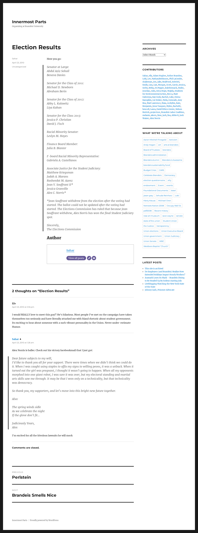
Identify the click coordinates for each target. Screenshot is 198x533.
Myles (169, 106)
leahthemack (171, 88)
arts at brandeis (171, 145)
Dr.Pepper (159, 88)
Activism (173, 140)
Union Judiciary (172, 236)
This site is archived (154, 268)
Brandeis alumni (151, 160)
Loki (144, 79)
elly (150, 75)
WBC (161, 241)
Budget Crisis (149, 170)
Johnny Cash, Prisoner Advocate (159, 290)
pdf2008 (147, 211)
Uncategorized (19, 67)
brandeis (167, 150)
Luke (171, 97)
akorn (153, 115)
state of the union (151, 221)
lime (159, 115)
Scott (168, 85)
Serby (145, 88)
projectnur (155, 112)
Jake (159, 82)
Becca (169, 94)
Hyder (181, 88)
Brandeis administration (154, 155)
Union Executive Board (172, 231)
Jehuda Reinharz (164, 195)
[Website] (89, 258)
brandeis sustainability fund (156, 165)
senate (179, 216)
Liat (155, 85)
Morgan (161, 85)
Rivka (151, 88)
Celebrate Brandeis (152, 175)
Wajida (170, 91)
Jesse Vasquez (158, 106)
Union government (152, 236)
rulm (153, 91)
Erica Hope (161, 91)
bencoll (145, 109)
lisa (169, 115)
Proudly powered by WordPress (44, 520)
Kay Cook (156, 97)
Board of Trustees (151, 150)
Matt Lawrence (154, 103)
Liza (150, 85)
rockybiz (171, 103)
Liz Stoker (157, 100)
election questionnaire (154, 180)
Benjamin (146, 106)
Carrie (175, 85)
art (159, 145)
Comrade (172, 100)
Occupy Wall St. (174, 205)
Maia (164, 103)
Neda (165, 100)
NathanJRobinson (160, 79)
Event (161, 185)
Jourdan (146, 91)
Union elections (150, 231)
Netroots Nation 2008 (153, 205)
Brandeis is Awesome (172, 160)
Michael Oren (164, 200)
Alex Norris (155, 118)
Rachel (165, 97)
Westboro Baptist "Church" (156, 246)
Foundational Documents (155, 190)
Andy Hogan (149, 145)
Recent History (161, 211)
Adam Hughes (159, 75)
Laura (153, 109)
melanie (146, 115)
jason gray (148, 195)
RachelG (177, 106)
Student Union (170, 221)
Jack (164, 115)
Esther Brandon (174, 75)
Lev (149, 79)
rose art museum (151, 216)
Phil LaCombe (175, 79)
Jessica (182, 85)
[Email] (94, 258)
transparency (163, 226)
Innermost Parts (29, 21)
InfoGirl (175, 82)
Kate (178, 103)
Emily (145, 85)
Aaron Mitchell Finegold (154, 140)
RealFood (166, 82)
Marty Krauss (149, 200)
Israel (173, 190)
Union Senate (149, 241)
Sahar (70, 250)
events (170, 185)
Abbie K (175, 115)
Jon (154, 82)
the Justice (148, 226)
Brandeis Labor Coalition (172, 112)
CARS (161, 170)
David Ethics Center (166, 109)
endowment (149, 185)
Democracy (169, 175)
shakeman (147, 82)
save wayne (167, 216)
